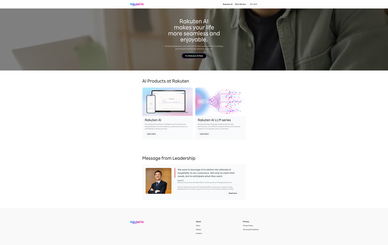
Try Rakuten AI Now (194, 56)
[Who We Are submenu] (246, 4)
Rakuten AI (136, 4)
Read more (233, 193)
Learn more (151, 134)
